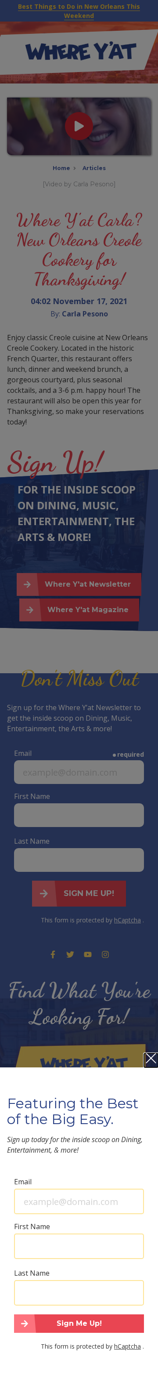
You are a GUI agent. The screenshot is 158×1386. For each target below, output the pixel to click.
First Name (32, 1226)
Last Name (32, 1273)
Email (23, 1181)
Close (151, 1060)
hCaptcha (127, 1346)
